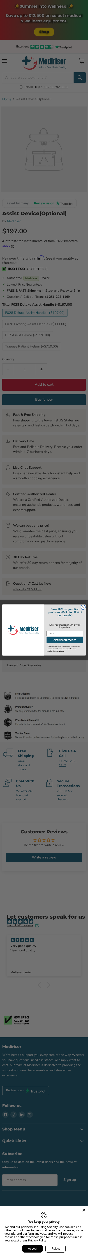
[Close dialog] (83, 607)
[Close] (84, 1210)
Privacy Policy (37, 1240)
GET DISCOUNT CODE (64, 640)
